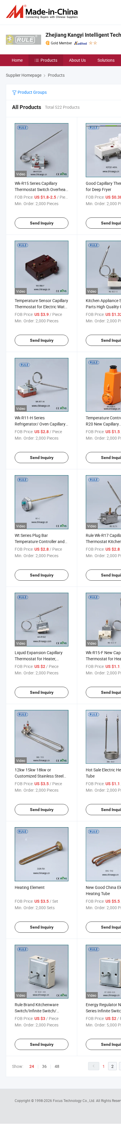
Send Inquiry (41, 223)
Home (17, 60)
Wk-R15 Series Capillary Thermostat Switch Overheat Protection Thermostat (41, 189)
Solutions (106, 60)
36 (44, 1066)
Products (49, 60)
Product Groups (32, 92)
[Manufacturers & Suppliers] (43, 12)
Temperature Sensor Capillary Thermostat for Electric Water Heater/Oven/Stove (41, 307)
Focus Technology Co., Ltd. (74, 1100)
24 (31, 1066)
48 (57, 1066)
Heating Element (30, 887)
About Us (77, 60)
